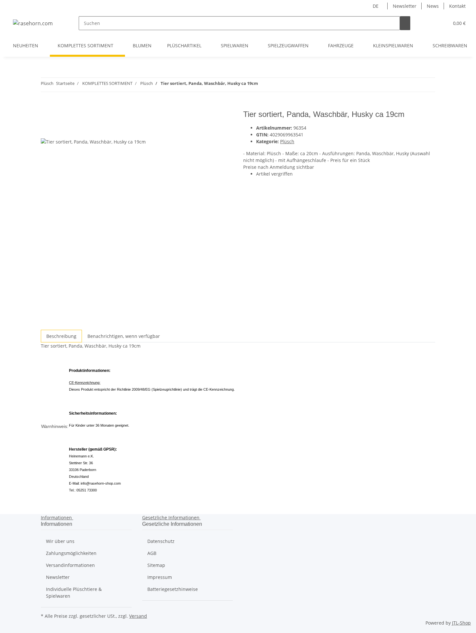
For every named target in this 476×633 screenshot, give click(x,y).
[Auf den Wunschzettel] (57, 131)
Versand (138, 616)
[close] (46, 117)
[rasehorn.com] (33, 23)
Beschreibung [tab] (61, 336)
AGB (151, 553)
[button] (431, 23)
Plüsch (287, 141)
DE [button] (376, 6)
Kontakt (457, 6)
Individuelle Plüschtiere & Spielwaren (74, 592)
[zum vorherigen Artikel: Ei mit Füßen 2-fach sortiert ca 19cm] (275, 85)
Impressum (159, 577)
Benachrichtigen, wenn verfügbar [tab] (123, 336)
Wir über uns (60, 541)
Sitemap (156, 565)
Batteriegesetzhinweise (172, 589)
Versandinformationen (70, 565)
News (433, 6)
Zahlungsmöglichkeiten (71, 553)
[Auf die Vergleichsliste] (46, 131)
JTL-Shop (461, 623)
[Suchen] (405, 23)
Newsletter (404, 6)
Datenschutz (161, 541)
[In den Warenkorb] (46, 106)
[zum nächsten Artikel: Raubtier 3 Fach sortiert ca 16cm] (263, 85)
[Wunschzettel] (441, 23)
